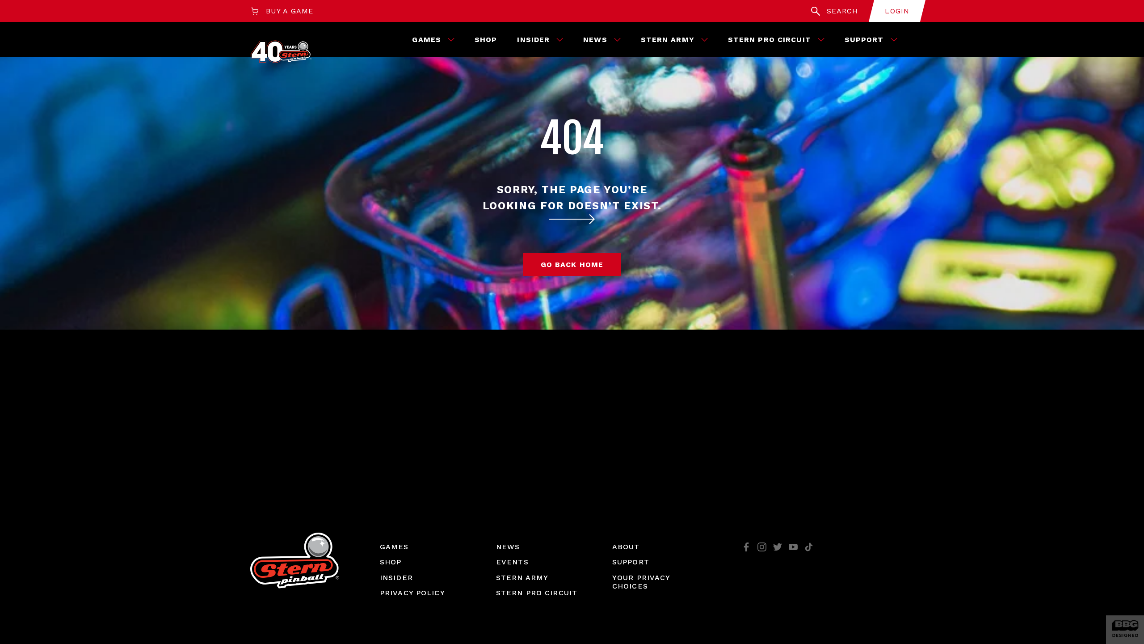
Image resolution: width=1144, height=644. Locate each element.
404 (572, 138)
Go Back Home (572, 264)
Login (897, 11)
